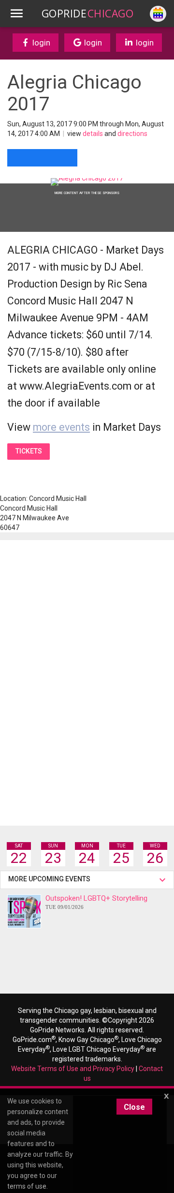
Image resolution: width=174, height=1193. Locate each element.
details (93, 133)
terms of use (26, 1186)
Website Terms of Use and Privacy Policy (72, 1068)
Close (134, 1107)
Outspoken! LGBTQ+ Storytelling (96, 902)
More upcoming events (50, 879)
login (40, 42)
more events (61, 427)
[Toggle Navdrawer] (16, 13)
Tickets (28, 451)
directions (132, 133)
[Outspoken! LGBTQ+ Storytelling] (24, 911)
